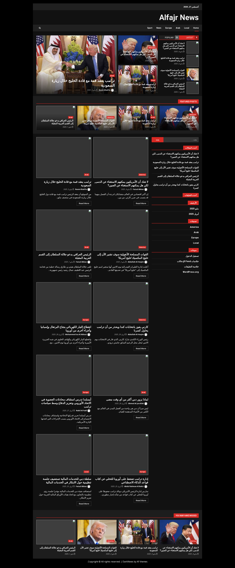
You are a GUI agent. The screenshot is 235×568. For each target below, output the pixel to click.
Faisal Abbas (138, 189)
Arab (178, 28)
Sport (149, 28)
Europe (168, 28)
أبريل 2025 (194, 214)
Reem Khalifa (105, 90)
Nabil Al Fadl (81, 410)
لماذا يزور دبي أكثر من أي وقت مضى (120, 375)
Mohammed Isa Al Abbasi (76, 334)
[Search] (40, 28)
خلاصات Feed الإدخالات (188, 261)
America (152, 48)
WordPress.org (191, 272)
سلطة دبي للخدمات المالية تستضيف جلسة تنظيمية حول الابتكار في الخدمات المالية (63, 454)
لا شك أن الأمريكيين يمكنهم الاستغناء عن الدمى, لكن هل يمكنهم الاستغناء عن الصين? (193, 47)
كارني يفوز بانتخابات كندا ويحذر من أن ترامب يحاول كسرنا (120, 302)
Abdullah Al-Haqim (136, 262)
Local (186, 28)
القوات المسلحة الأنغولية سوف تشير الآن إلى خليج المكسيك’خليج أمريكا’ (193, 74)
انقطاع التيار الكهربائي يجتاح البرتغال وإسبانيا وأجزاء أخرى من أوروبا (63, 302)
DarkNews (128, 561)
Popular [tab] (169, 37)
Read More (141, 203)
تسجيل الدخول (192, 256)
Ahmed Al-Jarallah (136, 403)
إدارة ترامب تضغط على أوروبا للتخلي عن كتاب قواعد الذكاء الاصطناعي (120, 454)
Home (196, 28)
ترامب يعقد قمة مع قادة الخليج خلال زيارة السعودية (76, 64)
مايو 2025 (194, 208)
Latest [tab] (189, 37)
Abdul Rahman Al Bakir (134, 486)
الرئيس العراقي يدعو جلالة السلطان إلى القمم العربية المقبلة (193, 88)
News (158, 28)
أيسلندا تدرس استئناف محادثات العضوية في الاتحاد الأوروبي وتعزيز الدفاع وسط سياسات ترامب (63, 375)
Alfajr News (179, 17)
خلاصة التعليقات (191, 266)
